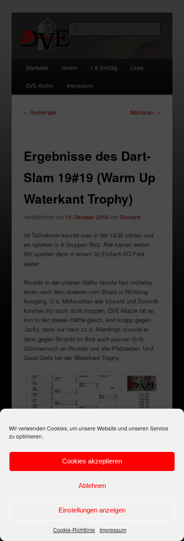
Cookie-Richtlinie (74, 529)
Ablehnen (92, 485)
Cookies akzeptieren (92, 461)
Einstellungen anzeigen (92, 510)
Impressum (113, 529)
